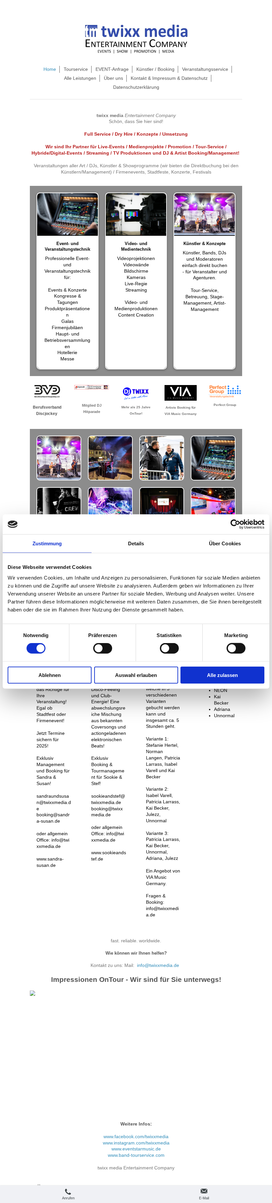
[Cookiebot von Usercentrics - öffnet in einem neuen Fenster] (235, 524)
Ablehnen (49, 675)
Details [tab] (136, 543)
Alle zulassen (222, 675)
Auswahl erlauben (136, 675)
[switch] (102, 648)
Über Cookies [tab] (225, 543)
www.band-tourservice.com (136, 1155)
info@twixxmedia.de (158, 965)
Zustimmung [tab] (47, 543)
